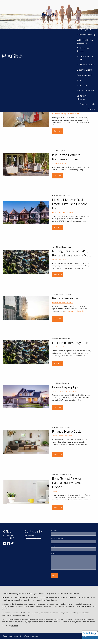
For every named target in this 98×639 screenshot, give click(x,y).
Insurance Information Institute (74, 311)
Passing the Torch (84, 75)
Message (60, 554)
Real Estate (70, 114)
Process (83, 104)
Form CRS (14, 626)
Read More (58, 131)
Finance (77, 114)
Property (63, 114)
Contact (91, 109)
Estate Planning (65, 391)
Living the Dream (84, 70)
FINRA (77, 594)
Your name (61, 530)
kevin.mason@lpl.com (33, 538)
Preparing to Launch (86, 65)
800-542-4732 (30, 535)
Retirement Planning (86, 35)
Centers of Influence (81, 97)
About (79, 80)
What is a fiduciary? (85, 90)
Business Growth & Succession (85, 41)
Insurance (55, 302)
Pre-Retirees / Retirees (83, 49)
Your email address (63, 538)
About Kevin (82, 85)
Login (92, 104)
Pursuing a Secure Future (85, 58)
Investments (56, 114)
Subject (60, 546)
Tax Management (84, 29)
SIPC (82, 594)
